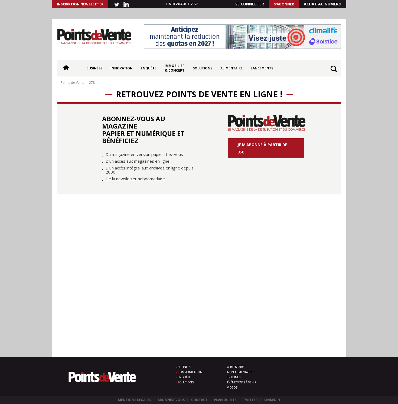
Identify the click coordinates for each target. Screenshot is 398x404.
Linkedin (272, 399)
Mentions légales (134, 399)
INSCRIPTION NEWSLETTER (80, 4)
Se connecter (249, 4)
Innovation (121, 68)
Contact (199, 399)
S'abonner (284, 4)
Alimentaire (231, 68)
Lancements (262, 68)
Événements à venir (241, 382)
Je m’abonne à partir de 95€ (262, 148)
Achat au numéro (322, 4)
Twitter (250, 399)
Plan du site (225, 399)
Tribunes (233, 377)
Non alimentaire (239, 372)
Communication (190, 372)
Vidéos (232, 387)
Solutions (202, 68)
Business (94, 68)
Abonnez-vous (171, 399)
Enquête (148, 68)
